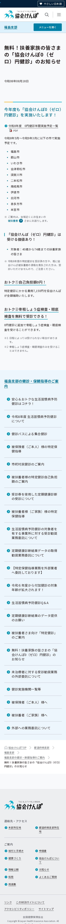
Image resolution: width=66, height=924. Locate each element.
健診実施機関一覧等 (26, 689)
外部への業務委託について (31, 728)
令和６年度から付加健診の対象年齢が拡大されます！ (34, 587)
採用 (11, 877)
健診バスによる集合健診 (29, 433)
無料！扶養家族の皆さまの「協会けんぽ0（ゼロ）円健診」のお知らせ (34, 654)
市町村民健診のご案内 (28, 464)
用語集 (12, 884)
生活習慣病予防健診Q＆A (30, 602)
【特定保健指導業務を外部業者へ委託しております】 (34, 570)
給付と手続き (16, 851)
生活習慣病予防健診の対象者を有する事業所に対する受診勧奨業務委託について (34, 533)
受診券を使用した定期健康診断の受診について (34, 496)
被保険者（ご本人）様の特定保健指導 (34, 448)
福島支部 (10, 27)
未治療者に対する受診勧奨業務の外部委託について (34, 674)
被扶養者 (13, 220)
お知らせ (44, 869)
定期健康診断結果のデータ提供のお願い (34, 617)
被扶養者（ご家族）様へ (30, 715)
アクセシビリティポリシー (19, 909)
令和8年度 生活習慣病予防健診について (34, 418)
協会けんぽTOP (17, 747)
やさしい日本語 (53, 3)
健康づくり (14, 858)
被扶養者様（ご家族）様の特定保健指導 (34, 513)
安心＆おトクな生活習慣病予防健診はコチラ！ (34, 401)
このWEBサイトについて (30, 902)
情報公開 (13, 869)
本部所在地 (14, 827)
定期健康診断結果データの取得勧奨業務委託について (34, 552)
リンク (8, 902)
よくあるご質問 (48, 877)
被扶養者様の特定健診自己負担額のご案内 (34, 479)
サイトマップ (46, 909)
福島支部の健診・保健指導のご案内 (31, 383)
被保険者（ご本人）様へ (30, 702)
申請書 (43, 851)
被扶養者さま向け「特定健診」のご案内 (34, 634)
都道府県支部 (41, 747)
